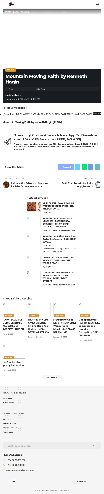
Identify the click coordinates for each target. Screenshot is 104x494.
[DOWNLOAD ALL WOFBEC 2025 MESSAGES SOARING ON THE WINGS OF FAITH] (33, 261)
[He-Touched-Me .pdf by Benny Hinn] (14, 351)
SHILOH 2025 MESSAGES (64, 230)
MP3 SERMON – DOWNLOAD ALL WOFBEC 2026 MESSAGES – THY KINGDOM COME (58, 206)
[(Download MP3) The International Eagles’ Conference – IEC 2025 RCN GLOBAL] (33, 240)
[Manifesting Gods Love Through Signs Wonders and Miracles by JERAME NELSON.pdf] (64, 309)
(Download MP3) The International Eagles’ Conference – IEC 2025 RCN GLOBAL (60, 239)
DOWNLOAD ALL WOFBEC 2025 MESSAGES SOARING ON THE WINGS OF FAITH (58, 260)
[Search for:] (48, 445)
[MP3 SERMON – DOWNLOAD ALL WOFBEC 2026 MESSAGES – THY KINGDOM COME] (33, 207)
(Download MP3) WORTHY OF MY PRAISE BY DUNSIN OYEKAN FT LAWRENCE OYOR (47, 114)
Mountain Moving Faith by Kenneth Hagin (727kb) (32, 122)
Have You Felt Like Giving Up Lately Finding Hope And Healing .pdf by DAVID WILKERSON (38, 326)
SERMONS (47, 213)
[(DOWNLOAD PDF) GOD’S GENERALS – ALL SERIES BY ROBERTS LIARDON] (14, 309)
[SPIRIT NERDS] (11, 4)
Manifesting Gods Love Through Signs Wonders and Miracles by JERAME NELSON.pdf (64, 326)
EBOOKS (10, 70)
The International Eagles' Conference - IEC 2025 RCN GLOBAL (60, 250)
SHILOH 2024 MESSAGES (64, 285)
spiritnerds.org (13, 95)
